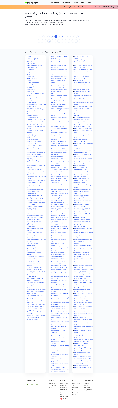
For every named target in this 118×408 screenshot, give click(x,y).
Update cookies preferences (7, 407)
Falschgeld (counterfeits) (33, 173)
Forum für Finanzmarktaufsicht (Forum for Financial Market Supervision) (82, 191)
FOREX (29, 56)
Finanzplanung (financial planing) (60, 247)
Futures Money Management (34, 65)
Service (90, 2)
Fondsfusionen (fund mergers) (82, 134)
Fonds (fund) (77, 123)
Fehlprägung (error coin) (33, 213)
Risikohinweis (64, 383)
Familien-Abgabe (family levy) (35, 182)
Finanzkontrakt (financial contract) (60, 174)
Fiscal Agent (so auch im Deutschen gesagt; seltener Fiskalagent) (58, 360)
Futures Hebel (31, 60)
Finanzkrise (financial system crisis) (60, 176)
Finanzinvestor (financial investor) (60, 161)
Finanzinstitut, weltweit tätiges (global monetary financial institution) (59, 134)
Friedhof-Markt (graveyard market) (83, 282)
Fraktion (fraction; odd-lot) (81, 211)
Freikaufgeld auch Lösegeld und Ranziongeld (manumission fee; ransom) (83, 241)
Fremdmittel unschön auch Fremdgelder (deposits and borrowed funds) (81, 254)
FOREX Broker (30, 69)
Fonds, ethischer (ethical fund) (82, 124)
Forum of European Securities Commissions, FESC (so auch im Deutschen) (82, 200)
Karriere (76, 2)
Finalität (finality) (31, 298)
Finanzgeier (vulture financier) (59, 78)
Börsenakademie (54, 2)
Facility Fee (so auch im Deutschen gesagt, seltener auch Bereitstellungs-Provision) (36, 106)
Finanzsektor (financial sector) (59, 280)
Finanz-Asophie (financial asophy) (36, 315)
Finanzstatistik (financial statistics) (60, 297)
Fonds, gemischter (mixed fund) (83, 128)
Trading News (76, 383)
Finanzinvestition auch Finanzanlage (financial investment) (57, 158)
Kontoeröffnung (66, 2)
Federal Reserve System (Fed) (35, 198)
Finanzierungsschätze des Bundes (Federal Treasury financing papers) (60, 110)
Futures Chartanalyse (32, 58)
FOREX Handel (31, 76)
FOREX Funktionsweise (33, 82)
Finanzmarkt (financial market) (59, 178)
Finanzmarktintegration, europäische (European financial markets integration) (59, 198)
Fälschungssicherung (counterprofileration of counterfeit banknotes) (36, 176)
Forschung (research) (80, 165)
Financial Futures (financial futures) (36, 289)
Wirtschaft (75, 387)
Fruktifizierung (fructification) (82, 317)
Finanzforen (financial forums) (59, 76)
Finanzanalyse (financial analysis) (36, 304)
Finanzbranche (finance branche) (59, 60)
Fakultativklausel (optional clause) (36, 152)
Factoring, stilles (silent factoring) (36, 124)
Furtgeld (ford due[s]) (80, 347)
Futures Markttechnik (32, 63)
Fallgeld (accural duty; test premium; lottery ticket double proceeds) (35, 156)
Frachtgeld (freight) (79, 210)
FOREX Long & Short (32, 86)
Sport (73, 391)
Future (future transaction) (81, 365)
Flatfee (29, 71)
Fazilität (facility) (31, 193)
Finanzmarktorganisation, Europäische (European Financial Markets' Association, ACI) (59, 204)
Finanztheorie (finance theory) (59, 311)
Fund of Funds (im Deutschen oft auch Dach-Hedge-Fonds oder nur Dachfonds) (83, 335)
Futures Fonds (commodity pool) (83, 367)
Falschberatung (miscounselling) (36, 171)
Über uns (86, 383)
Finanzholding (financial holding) (59, 84)
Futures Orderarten (32, 67)
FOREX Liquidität (31, 84)
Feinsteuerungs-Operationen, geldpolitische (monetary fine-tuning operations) (35, 234)
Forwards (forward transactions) (82, 208)
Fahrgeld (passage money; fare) (35, 134)
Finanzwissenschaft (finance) (58, 334)
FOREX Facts (30, 91)
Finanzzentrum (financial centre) (59, 335)
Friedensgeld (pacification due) (82, 280)
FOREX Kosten (31, 87)
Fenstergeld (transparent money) (36, 237)
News (82, 2)
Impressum (87, 387)
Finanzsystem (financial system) (59, 298)
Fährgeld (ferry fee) (32, 135)
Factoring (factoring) (32, 117)
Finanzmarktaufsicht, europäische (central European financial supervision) (60, 185)
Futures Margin (31, 61)
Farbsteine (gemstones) (33, 187)
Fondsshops (30, 74)
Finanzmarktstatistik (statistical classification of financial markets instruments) (59, 228)
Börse (73, 389)
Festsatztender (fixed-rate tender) (36, 247)
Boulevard (75, 392)
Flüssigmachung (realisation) (82, 117)
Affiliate (51, 387)
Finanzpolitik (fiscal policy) (58, 252)
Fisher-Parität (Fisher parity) (58, 371)
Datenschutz (63, 385)
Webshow (65, 398)
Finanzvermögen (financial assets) (60, 324)
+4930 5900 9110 (33, 384)
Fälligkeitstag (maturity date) (35, 169)
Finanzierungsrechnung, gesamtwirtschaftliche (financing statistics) (59, 100)
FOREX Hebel (30, 80)
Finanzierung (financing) (57, 86)
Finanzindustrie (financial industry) (60, 121)
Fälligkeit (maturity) (32, 160)
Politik (73, 385)
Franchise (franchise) (79, 217)
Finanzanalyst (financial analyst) (35, 306)
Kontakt (86, 385)
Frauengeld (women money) (82, 219)
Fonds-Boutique (31, 73)
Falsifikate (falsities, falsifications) (36, 180)
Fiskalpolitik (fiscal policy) (81, 60)
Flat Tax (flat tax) (78, 80)
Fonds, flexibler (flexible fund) (82, 126)
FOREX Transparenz (32, 78)
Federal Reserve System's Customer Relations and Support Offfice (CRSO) (36, 202)
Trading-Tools (52, 385)
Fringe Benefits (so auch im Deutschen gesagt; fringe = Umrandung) (81, 285)
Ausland (74, 394)
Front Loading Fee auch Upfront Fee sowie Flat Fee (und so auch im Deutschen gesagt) (83, 302)
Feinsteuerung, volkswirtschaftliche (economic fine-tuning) (35, 228)
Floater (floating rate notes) (81, 89)
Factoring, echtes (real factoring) (36, 119)
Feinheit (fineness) (32, 224)
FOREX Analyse (31, 89)
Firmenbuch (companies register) (60, 345)
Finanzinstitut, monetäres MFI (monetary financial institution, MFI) (59, 128)
